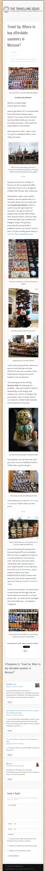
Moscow (23, 59)
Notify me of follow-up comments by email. (23, 846)
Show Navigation (35, 19)
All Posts (13, 59)
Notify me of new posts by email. (20, 851)
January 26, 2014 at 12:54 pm (15, 744)
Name (12, 824)
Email (12, 829)
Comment (12, 805)
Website (11, 834)
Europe (18, 59)
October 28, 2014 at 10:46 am (15, 766)
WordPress (30, 869)
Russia (27, 59)
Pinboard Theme (18, 869)
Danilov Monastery (23, 569)
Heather (9, 684)
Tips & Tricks (20, 61)
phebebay (13, 52)
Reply (9, 702)
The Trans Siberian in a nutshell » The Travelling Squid (22, 739)
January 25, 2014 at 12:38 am (15, 715)
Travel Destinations (29, 61)
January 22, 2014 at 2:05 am (14, 686)
